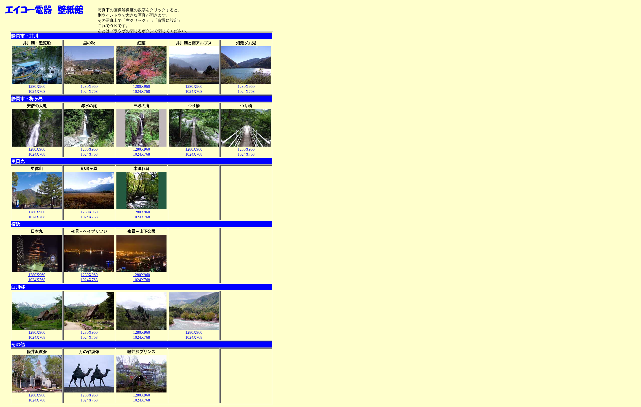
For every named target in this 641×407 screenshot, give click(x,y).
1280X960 (36, 86)
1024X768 (36, 91)
